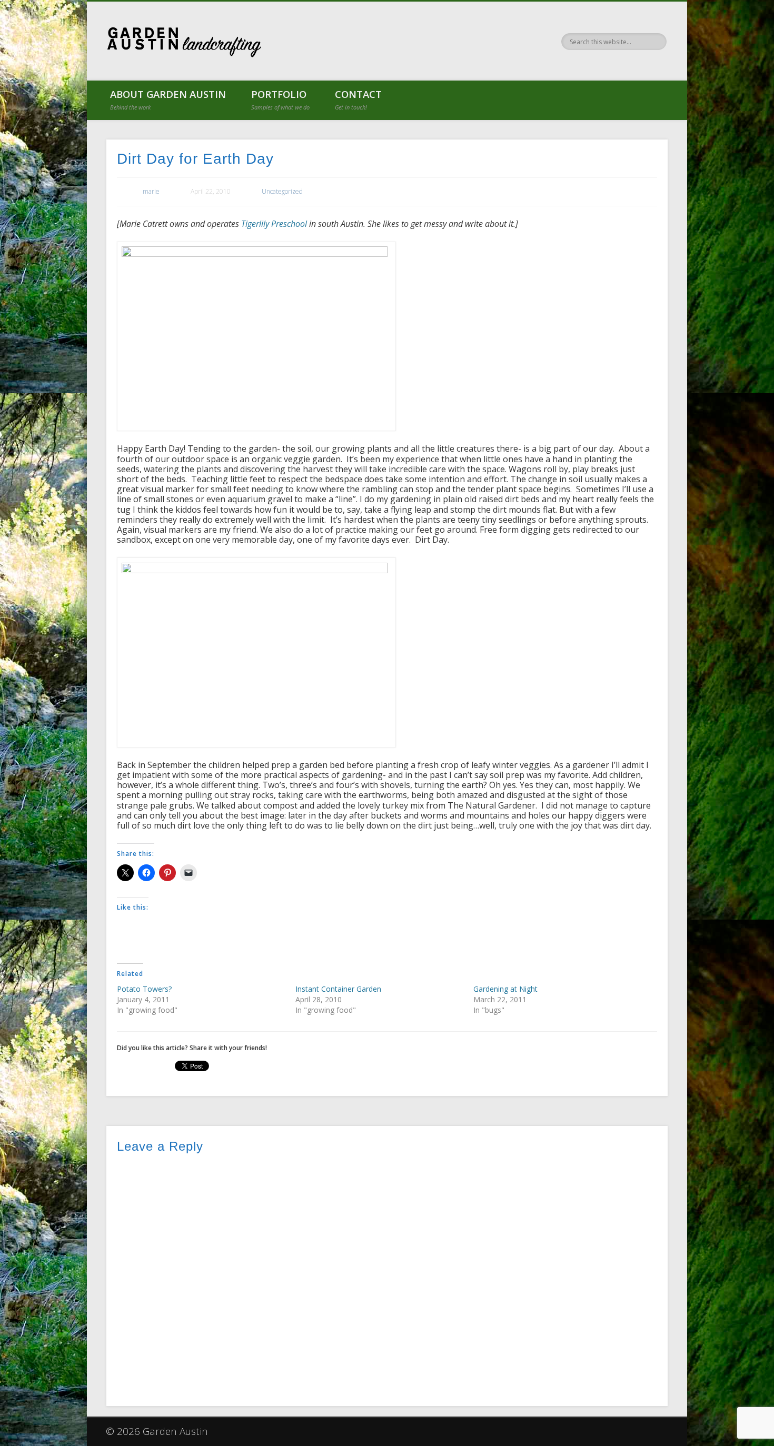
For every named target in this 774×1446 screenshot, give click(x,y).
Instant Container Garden (338, 989)
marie (151, 191)
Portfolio (280, 99)
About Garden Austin (168, 99)
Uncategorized (282, 191)
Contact (358, 99)
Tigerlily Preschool (274, 224)
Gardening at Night (505, 989)
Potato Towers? (144, 989)
